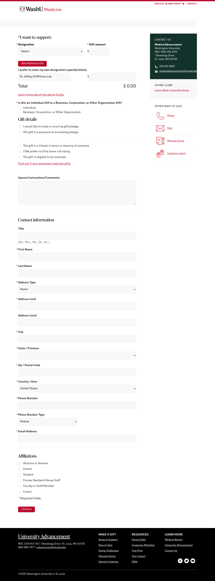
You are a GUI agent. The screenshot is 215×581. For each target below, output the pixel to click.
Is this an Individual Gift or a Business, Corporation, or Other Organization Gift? (70, 103)
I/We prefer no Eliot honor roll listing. (47, 151)
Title (21, 229)
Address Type (27, 282)
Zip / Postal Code (29, 365)
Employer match (176, 153)
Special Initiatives (109, 562)
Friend (27, 492)
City (20, 332)
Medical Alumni (173, 540)
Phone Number (28, 398)
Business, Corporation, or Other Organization (52, 112)
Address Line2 (27, 315)
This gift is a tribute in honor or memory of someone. (56, 146)
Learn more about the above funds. (41, 94)
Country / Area (27, 381)
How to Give (105, 545)
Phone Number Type (31, 415)
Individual (29, 108)
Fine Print (137, 551)
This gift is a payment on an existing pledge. (51, 132)
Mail (169, 128)
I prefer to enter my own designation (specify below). (52, 70)
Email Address (27, 431)
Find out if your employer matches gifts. (44, 163)
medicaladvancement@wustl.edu (178, 71)
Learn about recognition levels (172, 90)
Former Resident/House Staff (41, 480)
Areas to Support (108, 540)
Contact (192, 4)
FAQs (135, 562)
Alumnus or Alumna (35, 463)
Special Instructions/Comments (39, 178)
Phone (170, 115)
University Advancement (44, 536)
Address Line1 (27, 299)
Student (28, 474)
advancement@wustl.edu (51, 547)
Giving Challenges (109, 551)
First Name (25, 249)
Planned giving (175, 141)
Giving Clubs (139, 540)
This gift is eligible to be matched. (44, 157)
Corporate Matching (143, 545)
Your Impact (138, 556)
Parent (27, 469)
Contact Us (171, 551)
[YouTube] (192, 560)
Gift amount (97, 44)
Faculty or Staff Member (38, 486)
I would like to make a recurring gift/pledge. (51, 126)
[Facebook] (180, 560)
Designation (26, 44)
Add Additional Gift (32, 63)
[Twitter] (186, 560)
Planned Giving (107, 556)
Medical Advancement (168, 4)
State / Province (28, 348)
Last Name (25, 266)
